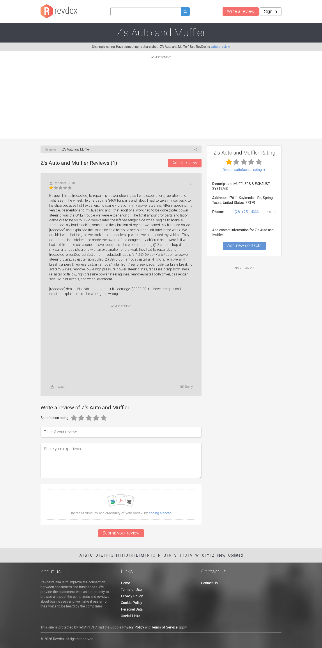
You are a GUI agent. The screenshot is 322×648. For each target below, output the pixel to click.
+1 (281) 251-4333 (244, 212)
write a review (220, 46)
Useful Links (130, 616)
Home (125, 583)
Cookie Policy (131, 603)
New (221, 555)
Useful (60, 387)
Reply (189, 387)
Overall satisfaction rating (244, 170)
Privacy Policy (132, 596)
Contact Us (209, 583)
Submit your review (121, 533)
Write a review (240, 11)
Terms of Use (131, 590)
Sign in (270, 11)
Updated (235, 555)
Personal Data (132, 609)
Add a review (184, 162)
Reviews (51, 149)
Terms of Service (164, 627)
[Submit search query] (185, 12)
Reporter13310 (64, 183)
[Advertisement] (161, 94)
